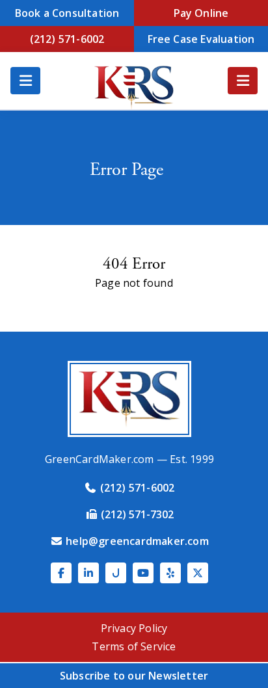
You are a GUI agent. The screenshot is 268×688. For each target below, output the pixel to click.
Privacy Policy (134, 628)
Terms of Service (134, 646)
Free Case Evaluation (201, 39)
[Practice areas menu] (243, 80)
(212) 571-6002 (67, 39)
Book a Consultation (67, 13)
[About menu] (25, 80)
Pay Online (201, 13)
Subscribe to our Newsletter (134, 675)
